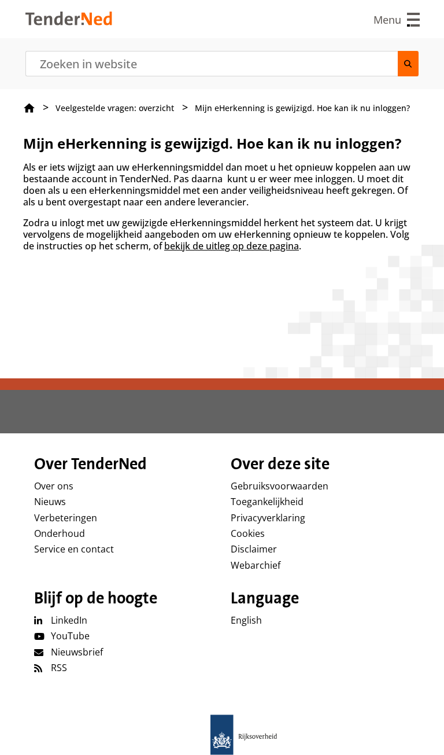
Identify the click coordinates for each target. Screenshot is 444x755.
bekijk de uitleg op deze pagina (231, 246)
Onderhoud (59, 533)
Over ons (53, 486)
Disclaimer (254, 549)
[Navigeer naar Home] (68, 22)
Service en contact (74, 549)
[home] (222, 735)
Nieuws (50, 501)
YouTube (70, 635)
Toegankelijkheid (267, 501)
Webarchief (255, 565)
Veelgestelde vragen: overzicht (115, 107)
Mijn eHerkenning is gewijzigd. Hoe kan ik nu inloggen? (302, 107)
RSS (59, 667)
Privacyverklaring (268, 517)
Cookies (248, 533)
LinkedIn (69, 620)
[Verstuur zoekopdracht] (408, 63)
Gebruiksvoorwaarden (279, 486)
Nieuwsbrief (77, 652)
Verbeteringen (65, 517)
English (246, 620)
